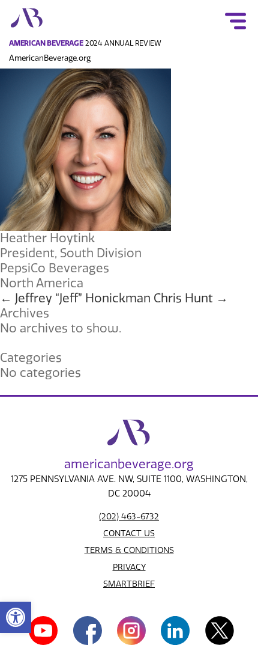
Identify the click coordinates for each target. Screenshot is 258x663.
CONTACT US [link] (129, 533)
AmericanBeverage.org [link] (50, 58)
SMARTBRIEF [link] (129, 584)
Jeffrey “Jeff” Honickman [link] (75, 298)
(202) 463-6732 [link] (129, 517)
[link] (15, 617)
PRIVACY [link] (129, 567)
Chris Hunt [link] (191, 298)
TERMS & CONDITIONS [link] (129, 550)
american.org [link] (129, 464)
